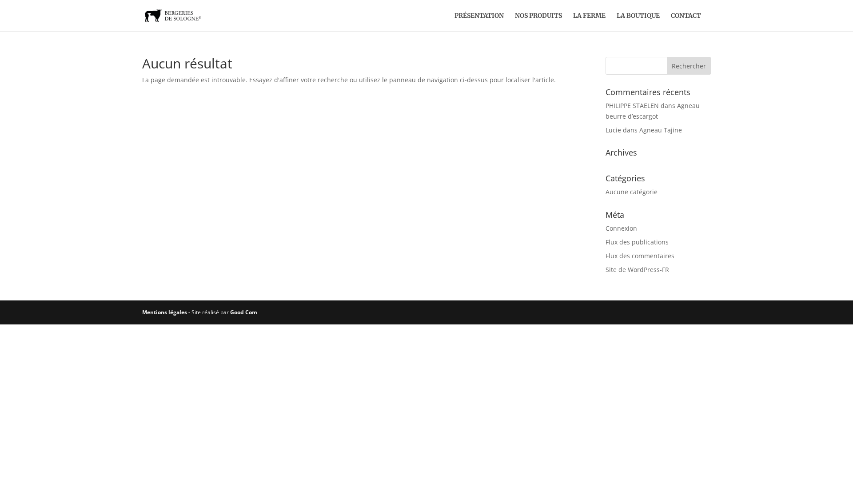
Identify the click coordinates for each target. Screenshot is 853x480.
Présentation (479, 16)
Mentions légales (164, 312)
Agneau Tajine (660, 130)
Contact (686, 16)
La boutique (638, 16)
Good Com (243, 312)
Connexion (621, 228)
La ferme (589, 16)
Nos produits (538, 16)
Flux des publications (637, 242)
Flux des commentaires (640, 256)
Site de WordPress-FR (637, 269)
